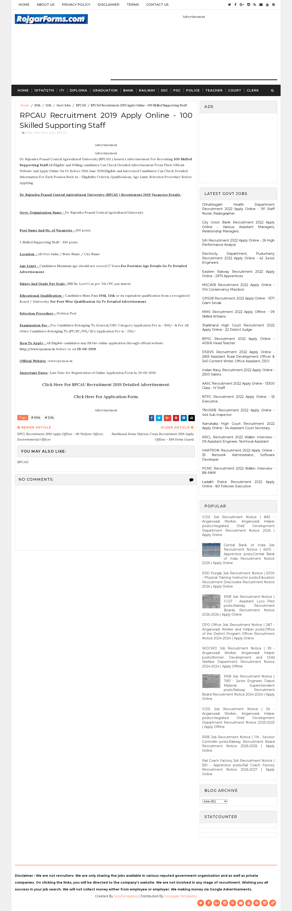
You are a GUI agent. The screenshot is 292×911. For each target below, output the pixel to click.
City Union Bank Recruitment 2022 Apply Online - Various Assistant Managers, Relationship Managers (238, 226)
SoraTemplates (126, 896)
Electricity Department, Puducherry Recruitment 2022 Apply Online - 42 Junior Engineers (238, 258)
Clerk (253, 90)
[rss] (254, 4)
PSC (177, 90)
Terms (133, 5)
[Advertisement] (240, 147)
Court (234, 90)
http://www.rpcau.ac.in (37, 349)
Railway (147, 90)
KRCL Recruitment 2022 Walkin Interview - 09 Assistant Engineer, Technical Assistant (238, 439)
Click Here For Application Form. (106, 396)
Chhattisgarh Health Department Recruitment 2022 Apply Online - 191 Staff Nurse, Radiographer (238, 208)
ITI (62, 90)
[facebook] (235, 4)
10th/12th (44, 90)
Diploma (78, 90)
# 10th (35, 418)
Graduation (105, 90)
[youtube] (267, 4)
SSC (164, 90)
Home (23, 5)
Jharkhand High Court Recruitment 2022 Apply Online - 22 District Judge (238, 327)
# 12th (49, 418)
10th (37, 105)
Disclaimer (108, 5)
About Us (46, 5)
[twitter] (229, 4)
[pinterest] (273, 4)
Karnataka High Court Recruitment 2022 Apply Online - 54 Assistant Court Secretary (238, 426)
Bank (128, 90)
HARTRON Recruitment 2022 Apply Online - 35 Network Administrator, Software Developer (238, 454)
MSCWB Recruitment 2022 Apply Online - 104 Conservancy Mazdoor (238, 287)
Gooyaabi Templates (180, 896)
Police (193, 90)
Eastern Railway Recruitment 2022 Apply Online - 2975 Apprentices (238, 274)
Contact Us (157, 5)
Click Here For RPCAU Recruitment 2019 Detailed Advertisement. (106, 384)
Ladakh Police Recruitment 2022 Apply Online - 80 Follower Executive (238, 484)
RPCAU (81, 105)
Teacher (214, 90)
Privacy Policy (76, 5)
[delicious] (272, 903)
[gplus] (242, 4)
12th (48, 105)
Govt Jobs (64, 105)
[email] (261, 4)
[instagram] (248, 4)
